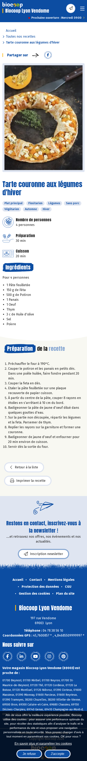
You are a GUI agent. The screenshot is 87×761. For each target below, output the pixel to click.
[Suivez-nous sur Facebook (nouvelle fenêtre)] (7, 656)
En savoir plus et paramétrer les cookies (43, 743)
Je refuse (29, 754)
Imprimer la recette (31, 481)
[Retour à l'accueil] (12, 5)
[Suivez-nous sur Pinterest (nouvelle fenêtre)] (63, 656)
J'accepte (57, 754)
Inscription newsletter (46, 554)
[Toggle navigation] (82, 9)
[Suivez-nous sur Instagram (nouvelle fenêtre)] (49, 656)
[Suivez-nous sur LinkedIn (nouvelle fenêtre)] (21, 656)
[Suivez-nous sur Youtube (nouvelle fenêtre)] (35, 656)
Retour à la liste (26, 467)
